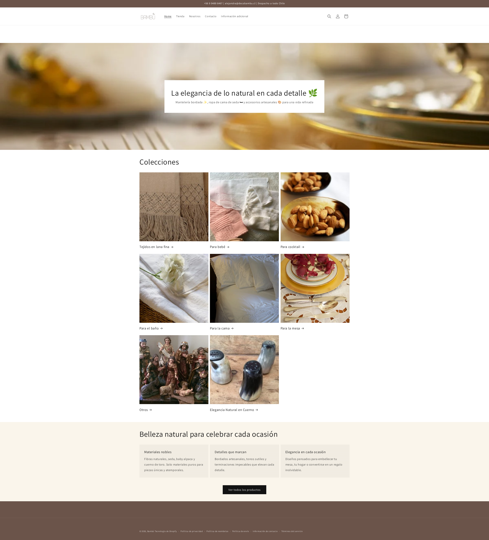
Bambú (150, 531)
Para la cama (220, 328)
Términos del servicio (292, 531)
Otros (143, 410)
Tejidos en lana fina (154, 247)
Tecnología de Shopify (166, 531)
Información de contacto (265, 531)
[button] (329, 16)
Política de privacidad (192, 531)
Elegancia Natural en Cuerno (232, 410)
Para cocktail (290, 247)
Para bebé (217, 247)
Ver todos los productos (244, 490)
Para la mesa (290, 328)
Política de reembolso (217, 531)
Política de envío (240, 531)
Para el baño (149, 328)
